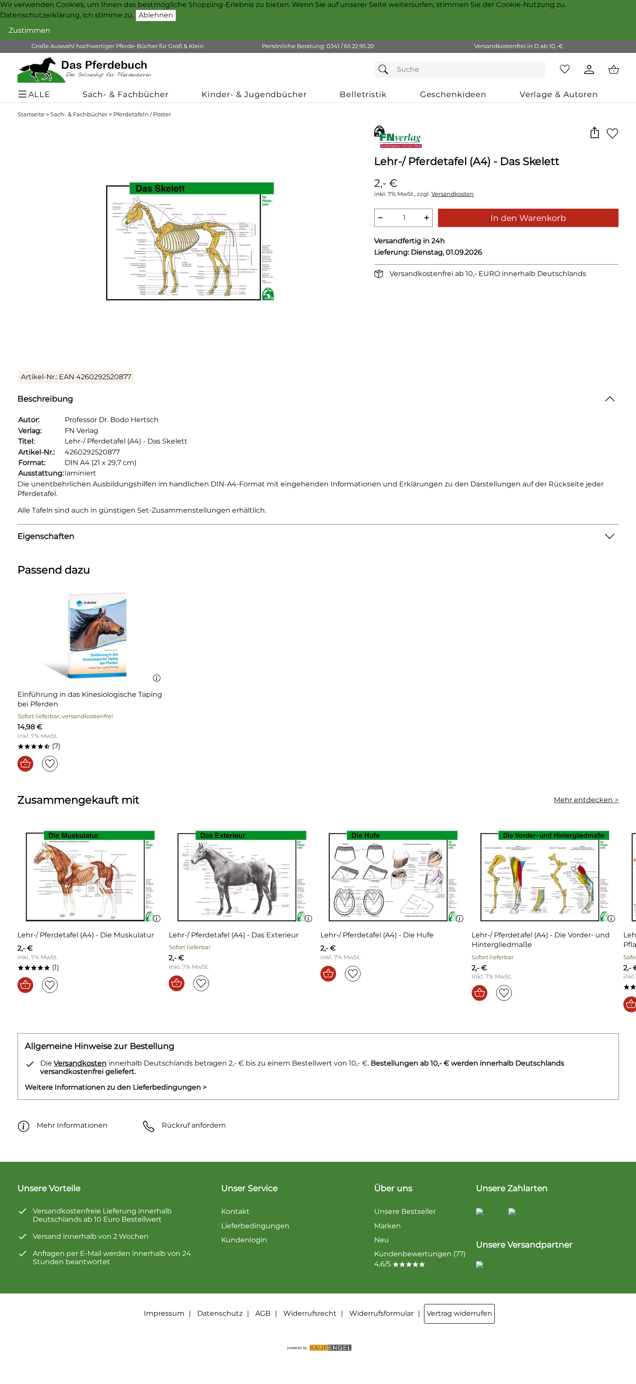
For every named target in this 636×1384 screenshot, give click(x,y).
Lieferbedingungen (255, 1226)
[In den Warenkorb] (25, 764)
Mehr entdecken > (586, 800)
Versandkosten (452, 194)
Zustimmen (29, 30)
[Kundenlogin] (589, 69)
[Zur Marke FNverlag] (398, 136)
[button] (594, 133)
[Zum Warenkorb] (613, 69)
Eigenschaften (45, 536)
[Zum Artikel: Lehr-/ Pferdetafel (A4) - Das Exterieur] (242, 875)
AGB (263, 1313)
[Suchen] (385, 69)
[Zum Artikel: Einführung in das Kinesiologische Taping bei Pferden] (91, 634)
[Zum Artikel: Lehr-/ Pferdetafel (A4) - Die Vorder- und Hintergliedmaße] (545, 875)
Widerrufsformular (381, 1313)
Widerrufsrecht (310, 1313)
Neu (381, 1240)
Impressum (164, 1313)
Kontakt (235, 1211)
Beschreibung (45, 398)
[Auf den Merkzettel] (612, 133)
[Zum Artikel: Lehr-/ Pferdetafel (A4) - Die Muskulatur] (91, 875)
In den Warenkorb (528, 218)
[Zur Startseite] (85, 69)
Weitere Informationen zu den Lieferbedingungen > (116, 1087)
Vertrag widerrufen (459, 1313)
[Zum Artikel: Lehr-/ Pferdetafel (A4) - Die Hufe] (394, 875)
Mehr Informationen (72, 1125)
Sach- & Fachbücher (79, 114)
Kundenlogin (244, 1240)
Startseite (31, 114)
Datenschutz (220, 1313)
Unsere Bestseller (405, 1211)
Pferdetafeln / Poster (142, 114)
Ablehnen (156, 15)
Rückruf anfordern (194, 1125)
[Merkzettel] (565, 69)
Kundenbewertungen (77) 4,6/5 (420, 1259)
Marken (387, 1226)
